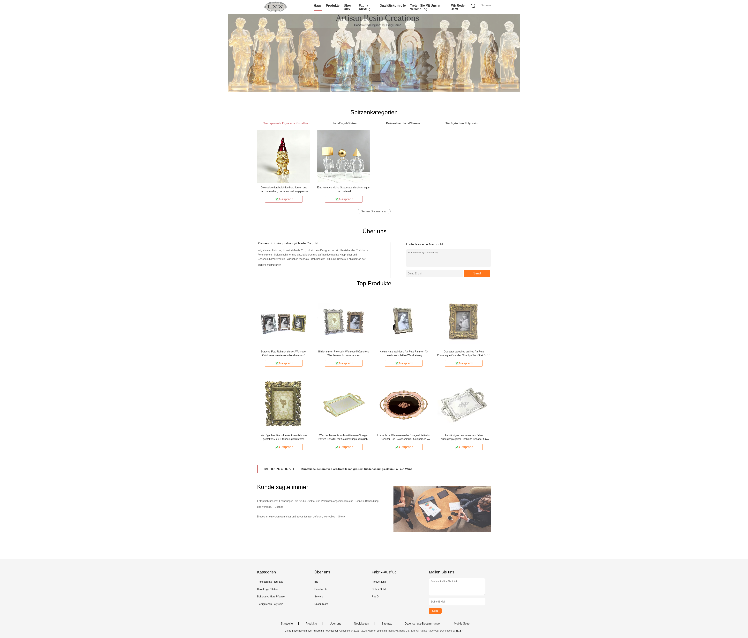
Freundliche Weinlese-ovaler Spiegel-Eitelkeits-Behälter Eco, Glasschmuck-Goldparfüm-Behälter (403, 439)
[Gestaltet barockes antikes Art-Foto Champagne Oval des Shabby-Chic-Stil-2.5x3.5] (464, 320)
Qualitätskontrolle (393, 5)
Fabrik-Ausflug (364, 7)
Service (318, 596)
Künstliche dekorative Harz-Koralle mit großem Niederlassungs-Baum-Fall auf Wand (357, 468)
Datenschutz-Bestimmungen (423, 623)
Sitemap (387, 623)
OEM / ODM (379, 589)
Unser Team (321, 604)
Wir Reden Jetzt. (459, 7)
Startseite (287, 623)
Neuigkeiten (361, 623)
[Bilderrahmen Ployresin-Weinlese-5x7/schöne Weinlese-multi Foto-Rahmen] (344, 320)
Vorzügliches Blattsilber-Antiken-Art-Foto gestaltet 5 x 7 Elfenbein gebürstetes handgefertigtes (284, 439)
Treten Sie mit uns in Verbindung (425, 7)
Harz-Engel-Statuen (268, 589)
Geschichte (320, 589)
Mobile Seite (461, 623)
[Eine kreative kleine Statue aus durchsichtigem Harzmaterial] (343, 156)
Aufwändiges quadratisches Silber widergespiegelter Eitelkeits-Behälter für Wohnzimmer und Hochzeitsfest (463, 439)
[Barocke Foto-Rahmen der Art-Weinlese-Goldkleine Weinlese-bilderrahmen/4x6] (284, 320)
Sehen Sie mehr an (374, 211)
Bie (316, 581)
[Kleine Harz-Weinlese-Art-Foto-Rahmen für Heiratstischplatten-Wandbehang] (404, 320)
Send (477, 273)
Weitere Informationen (269, 265)
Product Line (379, 581)
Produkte (333, 5)
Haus (318, 5)
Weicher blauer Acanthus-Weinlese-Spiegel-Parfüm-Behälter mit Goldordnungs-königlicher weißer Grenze (344, 439)
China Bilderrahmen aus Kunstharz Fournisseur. (312, 630)
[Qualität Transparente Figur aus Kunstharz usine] (374, 53)
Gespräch (286, 199)
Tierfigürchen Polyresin (270, 604)
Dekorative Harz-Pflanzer (271, 596)
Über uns (347, 7)
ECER (459, 630)
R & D (375, 596)
